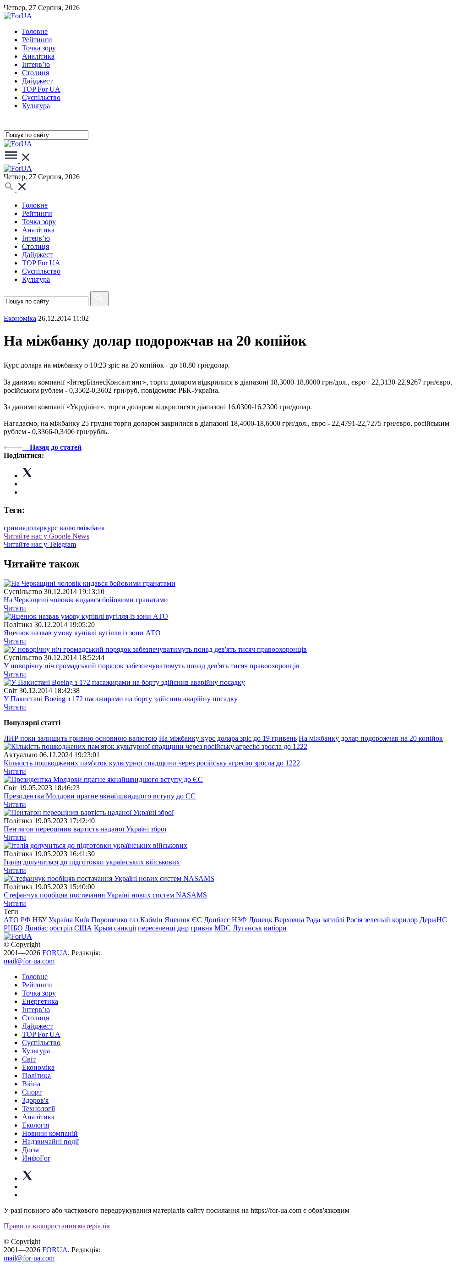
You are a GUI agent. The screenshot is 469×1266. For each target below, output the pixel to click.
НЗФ (239, 920)
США (83, 928)
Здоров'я (35, 1100)
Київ (82, 920)
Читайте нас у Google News (46, 536)
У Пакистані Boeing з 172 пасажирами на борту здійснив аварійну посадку (121, 699)
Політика (36, 1075)
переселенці (156, 928)
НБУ (40, 920)
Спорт (32, 1092)
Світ (29, 1059)
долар (35, 528)
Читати (15, 608)
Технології (38, 1108)
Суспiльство (41, 97)
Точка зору (39, 48)
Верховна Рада (297, 920)
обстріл (60, 928)
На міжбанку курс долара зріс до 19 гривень (228, 738)
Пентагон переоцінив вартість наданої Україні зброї (85, 829)
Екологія (35, 1125)
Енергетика (40, 1001)
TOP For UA (41, 89)
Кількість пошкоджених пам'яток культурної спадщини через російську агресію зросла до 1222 (152, 763)
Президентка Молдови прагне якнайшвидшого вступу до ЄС (100, 796)
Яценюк (177, 920)
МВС (222, 928)
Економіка (20, 318)
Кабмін (151, 920)
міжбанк (92, 528)
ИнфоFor (36, 1158)
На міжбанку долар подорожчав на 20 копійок (371, 738)
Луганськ (247, 928)
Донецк (261, 920)
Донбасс (217, 920)
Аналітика (38, 56)
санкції (125, 928)
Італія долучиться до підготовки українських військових (92, 862)
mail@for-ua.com (29, 961)
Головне (35, 31)
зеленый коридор (391, 920)
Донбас (36, 928)
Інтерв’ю (36, 64)
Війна (31, 1084)
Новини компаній (50, 1133)
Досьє (31, 1150)
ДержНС (433, 920)
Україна (61, 920)
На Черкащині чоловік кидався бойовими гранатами (86, 600)
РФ (26, 920)
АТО (11, 920)
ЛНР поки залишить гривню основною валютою (80, 738)
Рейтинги (37, 40)
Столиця (35, 73)
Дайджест (37, 81)
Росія (354, 920)
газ (133, 920)
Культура (36, 106)
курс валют (61, 528)
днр (183, 928)
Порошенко (109, 920)
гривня (15, 528)
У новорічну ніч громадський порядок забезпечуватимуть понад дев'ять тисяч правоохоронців (152, 666)
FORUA (55, 953)
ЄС (197, 920)
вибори (275, 928)
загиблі (333, 920)
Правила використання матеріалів (57, 1226)
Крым (103, 928)
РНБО (13, 928)
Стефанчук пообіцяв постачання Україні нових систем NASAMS (105, 895)
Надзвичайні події (50, 1141)
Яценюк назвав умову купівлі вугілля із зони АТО (82, 633)
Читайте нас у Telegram (40, 544)
